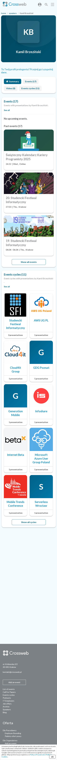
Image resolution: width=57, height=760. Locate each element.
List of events (9, 689)
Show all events (29, 262)
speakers (13, 13)
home (3, 13)
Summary (14, 81)
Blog (5, 712)
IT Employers (8, 701)
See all (7, 110)
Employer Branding (13, 733)
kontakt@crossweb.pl (12, 672)
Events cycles (9, 695)
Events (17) (30, 81)
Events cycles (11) (30, 88)
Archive (6, 706)
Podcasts (7, 698)
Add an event (10, 743)
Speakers (7, 709)
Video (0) (10, 88)
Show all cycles (28, 522)
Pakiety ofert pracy (13, 736)
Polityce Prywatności (37, 755)
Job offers (7, 703)
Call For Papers (9, 692)
